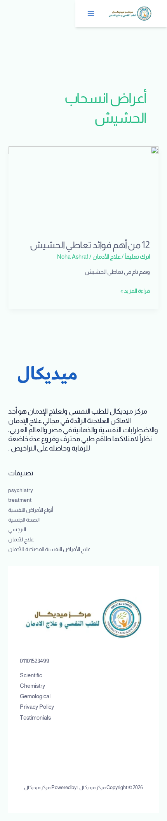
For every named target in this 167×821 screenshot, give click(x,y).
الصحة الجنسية (24, 520)
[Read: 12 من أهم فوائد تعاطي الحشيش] (83, 188)
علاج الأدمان (106, 257)
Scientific (31, 675)
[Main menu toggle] (91, 13)
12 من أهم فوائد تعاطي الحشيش (90, 245)
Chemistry (32, 686)
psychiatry (20, 490)
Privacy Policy (37, 707)
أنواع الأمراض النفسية (30, 510)
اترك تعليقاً (137, 257)
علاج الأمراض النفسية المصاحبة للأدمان (49, 549)
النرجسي (17, 529)
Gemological (35, 696)
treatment (19, 500)
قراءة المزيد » (135, 290)
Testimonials (35, 718)
